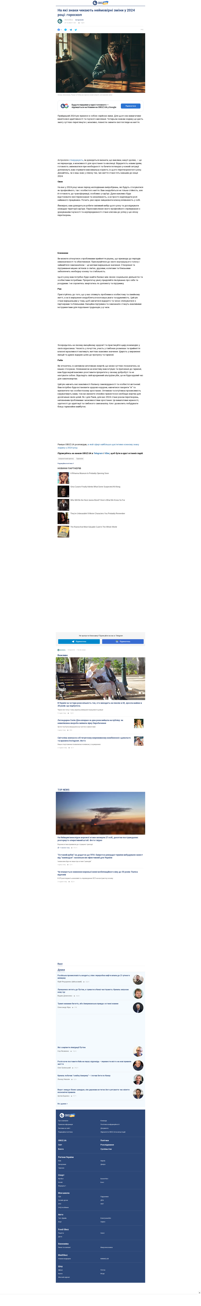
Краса (60, 1273)
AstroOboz (69, 20)
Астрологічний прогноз (66, 459)
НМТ (102, 1204)
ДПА (102, 1200)
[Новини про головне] (61, 651)
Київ (59, 1161)
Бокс (102, 1182)
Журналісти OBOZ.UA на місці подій (112, 1132)
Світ (60, 1145)
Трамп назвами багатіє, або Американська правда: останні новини (88, 1004)
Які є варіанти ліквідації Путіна (71, 1047)
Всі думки (62, 1104)
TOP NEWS (63, 789)
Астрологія (79, 20)
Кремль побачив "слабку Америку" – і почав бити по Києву (84, 1075)
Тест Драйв (62, 1218)
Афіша (60, 1270)
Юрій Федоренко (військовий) (70, 982)
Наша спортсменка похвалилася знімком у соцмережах (79, 744)
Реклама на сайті (64, 1128)
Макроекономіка (106, 1247)
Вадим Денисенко (65, 996)
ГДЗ (59, 1196)
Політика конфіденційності (110, 1124)
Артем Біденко (63, 1096)
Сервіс (102, 1222)
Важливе (63, 655)
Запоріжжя (62, 1164)
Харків (102, 1161)
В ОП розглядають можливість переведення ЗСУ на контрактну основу (85, 878)
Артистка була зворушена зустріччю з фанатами (76, 727)
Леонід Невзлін (64, 1079)
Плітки (102, 1270)
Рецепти (61, 1233)
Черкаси (61, 1168)
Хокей (60, 1182)
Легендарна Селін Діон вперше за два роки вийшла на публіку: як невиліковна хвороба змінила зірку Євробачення (90, 721)
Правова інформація (65, 1124)
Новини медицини (64, 1259)
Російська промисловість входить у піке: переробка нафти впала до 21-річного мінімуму (94, 976)
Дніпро (103, 1164)
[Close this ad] (199, 1292)
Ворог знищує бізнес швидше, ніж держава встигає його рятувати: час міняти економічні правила (93, 1091)
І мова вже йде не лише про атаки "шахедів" (74, 861)
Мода (102, 1273)
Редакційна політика (65, 463)
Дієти (60, 1237)
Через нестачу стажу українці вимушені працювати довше (80, 710)
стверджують (76, 160)
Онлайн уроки (63, 1200)
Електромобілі (105, 1218)
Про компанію (63, 1121)
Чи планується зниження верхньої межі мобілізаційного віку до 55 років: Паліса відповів (98, 873)
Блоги (61, 1149)
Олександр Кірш (64, 1007)
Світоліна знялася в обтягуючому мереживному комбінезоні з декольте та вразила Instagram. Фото (94, 739)
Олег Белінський (64, 1068)
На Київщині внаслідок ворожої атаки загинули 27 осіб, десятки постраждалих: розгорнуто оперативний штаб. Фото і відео (98, 838)
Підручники (104, 1196)
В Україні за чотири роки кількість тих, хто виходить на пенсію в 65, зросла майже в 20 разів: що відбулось (100, 704)
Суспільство (106, 1149)
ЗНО (59, 1204)
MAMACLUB (104, 1259)
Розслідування (107, 1145)
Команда (103, 1121)
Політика (104, 1140)
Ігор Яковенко (63, 1051)
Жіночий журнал (64, 1277)
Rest (60, 963)
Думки (61, 969)
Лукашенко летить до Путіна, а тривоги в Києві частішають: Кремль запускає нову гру (93, 990)
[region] (100, 140)
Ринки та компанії (64, 1247)
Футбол (61, 1179)
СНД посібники (63, 1207)
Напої (102, 1233)
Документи (104, 1128)
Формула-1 (62, 1186)
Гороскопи (79, 459)
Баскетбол (104, 1179)
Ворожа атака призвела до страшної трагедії (75, 844)
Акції (59, 1222)
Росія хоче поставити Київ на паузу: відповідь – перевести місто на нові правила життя (94, 1062)
